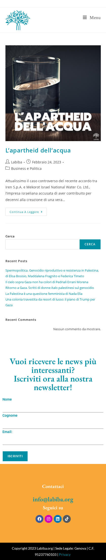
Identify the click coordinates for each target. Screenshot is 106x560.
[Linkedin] (58, 519)
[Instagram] (49, 519)
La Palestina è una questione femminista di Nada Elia (43, 293)
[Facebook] (39, 519)
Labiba (16, 162)
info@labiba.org (53, 499)
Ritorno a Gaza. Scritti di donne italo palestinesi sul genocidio (49, 287)
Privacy (65, 554)
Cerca (10, 236)
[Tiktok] (67, 519)
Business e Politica (26, 168)
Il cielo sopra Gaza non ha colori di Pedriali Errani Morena (46, 282)
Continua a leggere (28, 211)
